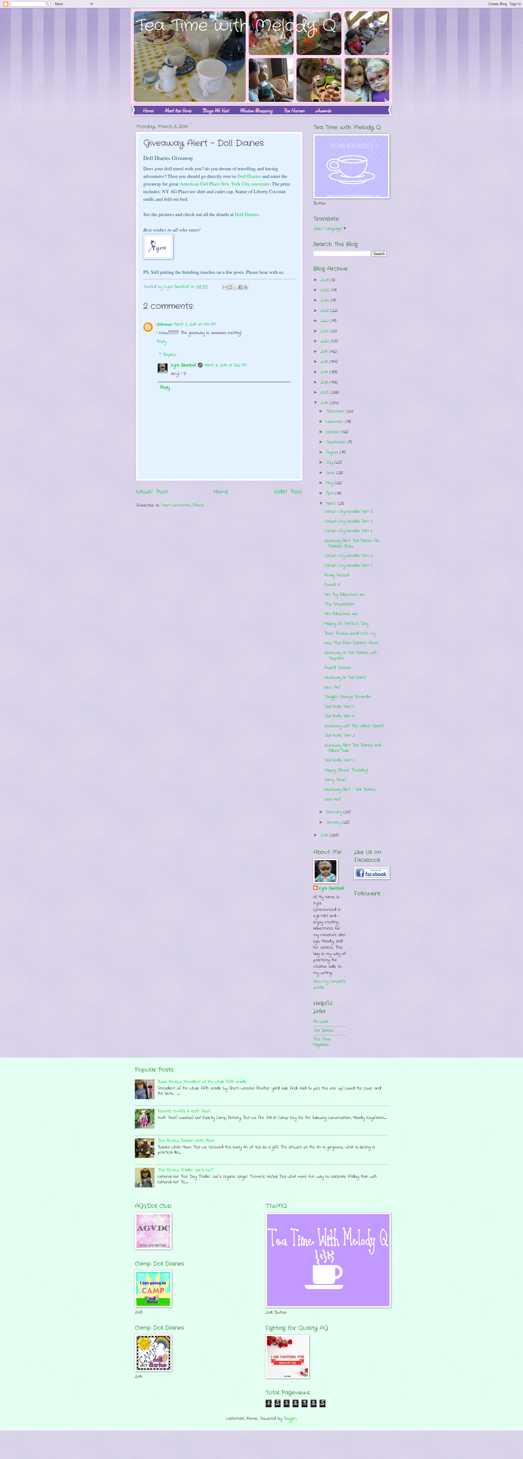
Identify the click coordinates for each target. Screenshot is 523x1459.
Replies (169, 354)
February (334, 812)
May (330, 483)
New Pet (332, 687)
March (331, 504)
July (330, 462)
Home (148, 110)
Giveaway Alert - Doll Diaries (350, 789)
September (337, 442)
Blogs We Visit (215, 110)
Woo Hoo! (332, 799)
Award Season (337, 668)
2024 (325, 300)
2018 (325, 362)
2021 (325, 331)
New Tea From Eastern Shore (351, 643)
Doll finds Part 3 (339, 716)
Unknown (164, 324)
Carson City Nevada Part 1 (348, 565)
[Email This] (225, 287)
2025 (326, 290)
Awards (323, 110)
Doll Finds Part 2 (339, 735)
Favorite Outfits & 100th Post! (184, 1111)
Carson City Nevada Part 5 (348, 511)
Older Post (288, 491)
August (333, 452)
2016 (325, 382)
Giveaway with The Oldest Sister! (354, 726)
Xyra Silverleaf (183, 365)
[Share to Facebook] (240, 287)
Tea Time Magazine (322, 1042)
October (333, 432)
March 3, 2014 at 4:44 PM (194, 324)
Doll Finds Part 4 (339, 706)
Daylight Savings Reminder (348, 697)
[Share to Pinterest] (245, 287)
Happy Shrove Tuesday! (346, 770)
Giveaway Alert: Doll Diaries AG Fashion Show (351, 544)
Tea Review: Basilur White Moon (186, 1141)
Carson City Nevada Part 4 (348, 521)
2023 (325, 311)
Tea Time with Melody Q (236, 26)
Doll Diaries (249, 176)
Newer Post (152, 491)
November (335, 421)
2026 (325, 280)
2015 (325, 392)
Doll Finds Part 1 (339, 760)
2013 (325, 835)
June (331, 473)
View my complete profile (329, 984)
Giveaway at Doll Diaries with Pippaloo (350, 656)
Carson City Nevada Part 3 (348, 531)
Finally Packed (336, 575)
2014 (325, 403)
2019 (325, 351)
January (334, 822)
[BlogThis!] (230, 287)
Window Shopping (256, 110)
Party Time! (335, 780)
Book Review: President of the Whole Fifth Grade (202, 1082)
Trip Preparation (339, 604)
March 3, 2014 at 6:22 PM (225, 365)
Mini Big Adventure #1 (344, 595)
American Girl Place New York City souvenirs (225, 184)
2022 (326, 321)
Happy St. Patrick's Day (346, 623)
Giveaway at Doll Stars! (345, 677)
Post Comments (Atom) (182, 505)
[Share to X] (235, 287)
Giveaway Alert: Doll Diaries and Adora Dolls (352, 748)
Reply (161, 341)
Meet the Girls (178, 110)
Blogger (290, 1418)
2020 (325, 341)
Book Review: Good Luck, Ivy (349, 633)
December (336, 411)
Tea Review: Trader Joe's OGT (185, 1170)
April (330, 493)
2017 (325, 372)
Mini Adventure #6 (340, 614)
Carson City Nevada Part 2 (348, 556)
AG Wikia (320, 1021)
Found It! (332, 585)
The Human (294, 110)
